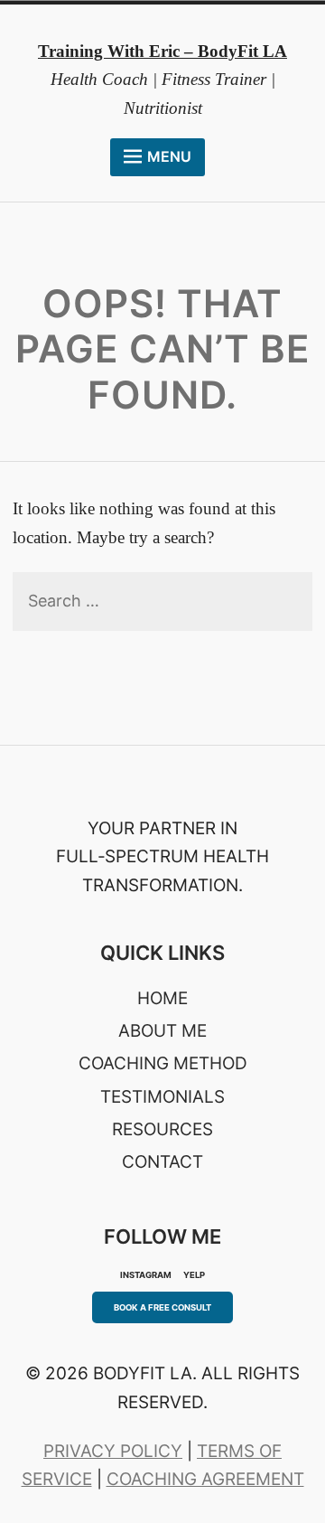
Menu (169, 156)
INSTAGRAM (146, 1275)
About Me (162, 1030)
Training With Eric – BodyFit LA (162, 51)
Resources (162, 1129)
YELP (194, 1275)
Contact (162, 1162)
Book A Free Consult (162, 1307)
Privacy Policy (112, 1451)
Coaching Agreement (205, 1479)
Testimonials (162, 1096)
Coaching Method (163, 1063)
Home (162, 998)
